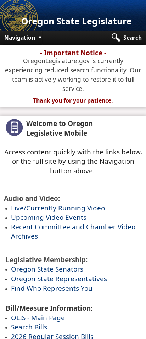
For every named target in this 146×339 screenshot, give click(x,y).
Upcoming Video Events (48, 217)
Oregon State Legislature (76, 21)
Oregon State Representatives (59, 278)
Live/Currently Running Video (58, 208)
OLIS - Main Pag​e (38, 317)
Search (132, 38)
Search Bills (29, 327)
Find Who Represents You (51, 288)
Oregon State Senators (47, 269)
